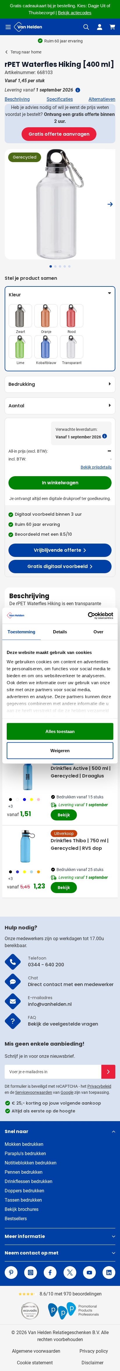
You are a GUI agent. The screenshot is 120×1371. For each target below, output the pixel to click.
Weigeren (60, 750)
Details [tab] (60, 631)
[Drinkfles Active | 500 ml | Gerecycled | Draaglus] (27, 774)
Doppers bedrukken (24, 1190)
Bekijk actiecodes (74, 12)
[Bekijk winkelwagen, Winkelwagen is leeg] (112, 27)
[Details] (77, 90)
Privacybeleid (99, 1086)
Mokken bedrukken (24, 1144)
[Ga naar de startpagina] (28, 27)
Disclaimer (92, 1362)
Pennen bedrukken (24, 1172)
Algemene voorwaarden (36, 1351)
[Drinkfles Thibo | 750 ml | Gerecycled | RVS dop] (27, 846)
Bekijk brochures (21, 1209)
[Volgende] (110, 204)
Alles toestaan (60, 731)
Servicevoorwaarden (33, 1092)
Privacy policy (94, 1351)
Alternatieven (102, 99)
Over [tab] (98, 631)
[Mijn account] (100, 27)
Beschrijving (17, 99)
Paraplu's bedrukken (25, 1153)
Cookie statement (35, 1362)
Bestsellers (16, 1218)
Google (67, 1092)
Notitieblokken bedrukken (31, 1163)
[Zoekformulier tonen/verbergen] (86, 27)
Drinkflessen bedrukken (28, 1181)
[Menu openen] (8, 27)
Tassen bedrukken (23, 1200)
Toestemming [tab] (21, 631)
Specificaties (60, 99)
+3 (10, 806)
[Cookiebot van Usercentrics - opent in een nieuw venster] (87, 615)
